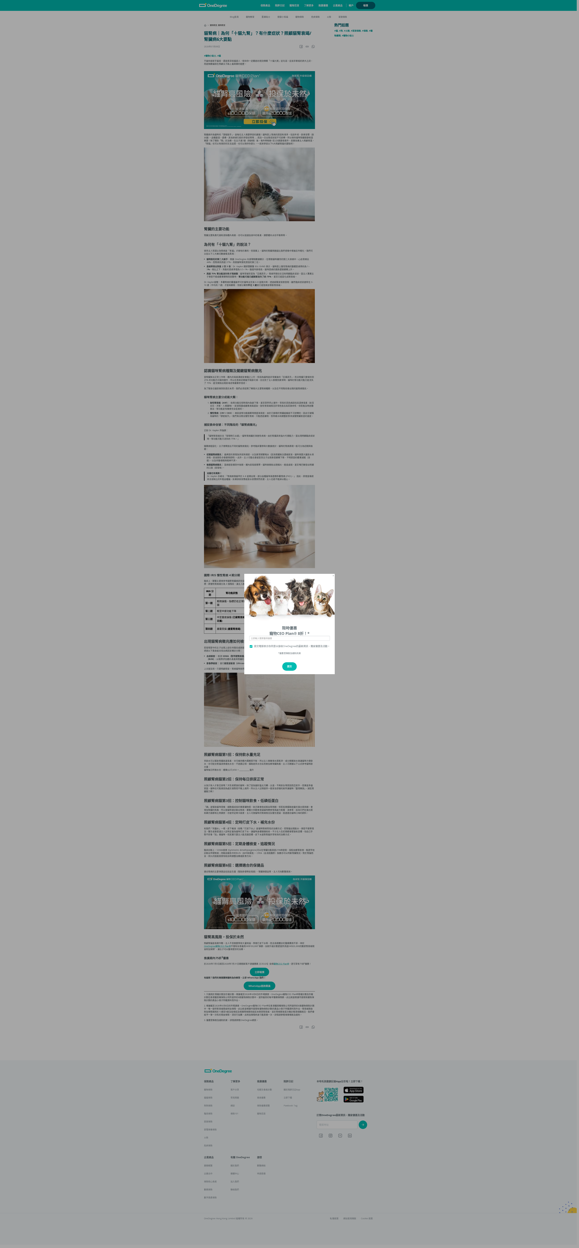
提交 (289, 666)
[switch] (251, 646)
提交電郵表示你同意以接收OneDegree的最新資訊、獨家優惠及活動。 (292, 646)
